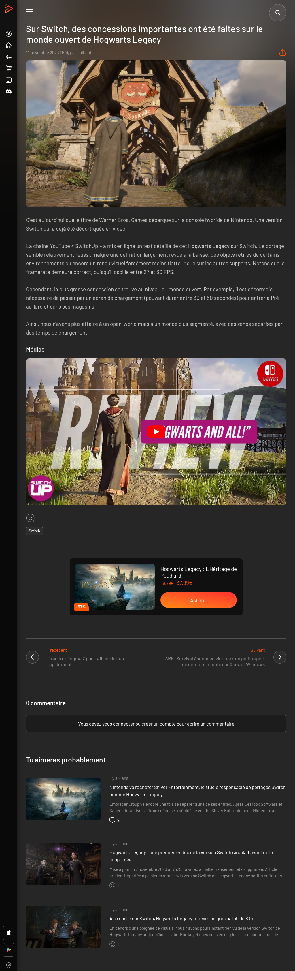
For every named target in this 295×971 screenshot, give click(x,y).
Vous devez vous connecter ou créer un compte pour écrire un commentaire (156, 723)
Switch (34, 531)
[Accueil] (9, 10)
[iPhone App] (8, 933)
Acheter (198, 600)
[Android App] (8, 950)
